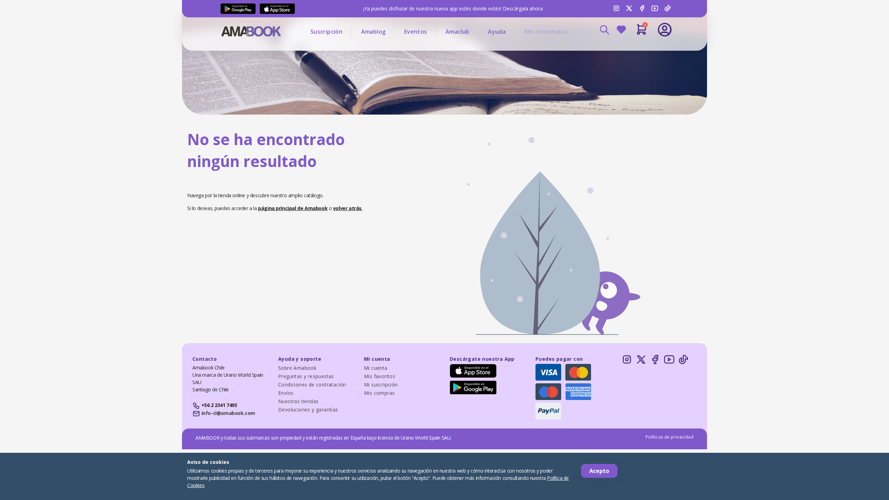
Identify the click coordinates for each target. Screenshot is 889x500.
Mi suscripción (381, 384)
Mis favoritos (379, 376)
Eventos (415, 31)
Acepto (599, 471)
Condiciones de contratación (312, 384)
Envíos (285, 393)
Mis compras (379, 393)
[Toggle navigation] (636, 48)
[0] (641, 32)
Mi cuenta (376, 368)
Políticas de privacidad (669, 437)
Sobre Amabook (297, 368)
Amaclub (458, 31)
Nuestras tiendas (298, 401)
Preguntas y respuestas (306, 376)
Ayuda (497, 31)
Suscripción (326, 31)
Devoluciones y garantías (308, 409)
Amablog (373, 31)
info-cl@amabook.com (228, 413)
